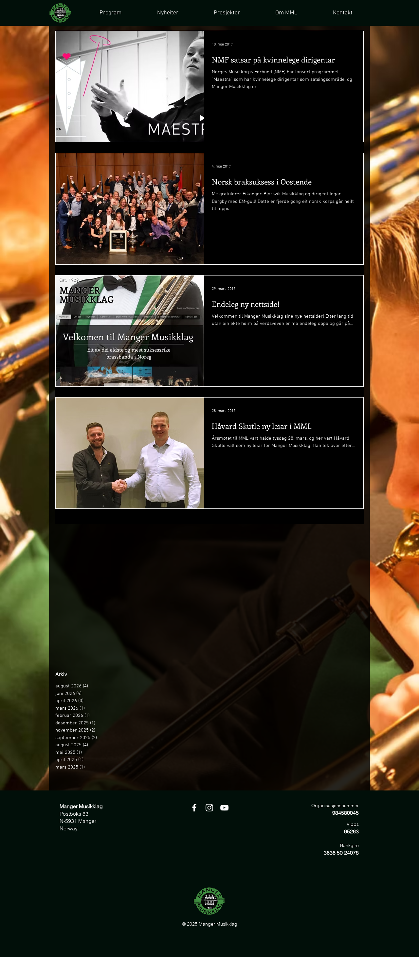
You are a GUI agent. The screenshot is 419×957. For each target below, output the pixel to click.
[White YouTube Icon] (224, 808)
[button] (226, 13)
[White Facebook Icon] (194, 808)
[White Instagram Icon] (209, 808)
